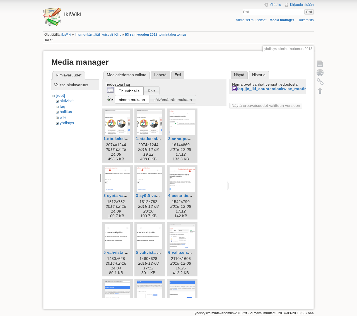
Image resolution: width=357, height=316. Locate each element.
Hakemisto (306, 20)
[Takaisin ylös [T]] (320, 90)
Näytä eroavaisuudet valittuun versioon (265, 105)
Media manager (282, 20)
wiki (63, 117)
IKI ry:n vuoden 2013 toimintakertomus (156, 35)
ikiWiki (66, 35)
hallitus (66, 111)
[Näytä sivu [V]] (320, 63)
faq (62, 106)
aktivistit (67, 100)
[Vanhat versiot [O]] (320, 72)
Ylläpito (275, 5)
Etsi (309, 12)
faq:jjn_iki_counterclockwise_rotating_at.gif (279, 88)
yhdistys (67, 122)
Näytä (239, 75)
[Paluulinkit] (320, 81)
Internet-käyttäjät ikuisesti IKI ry (98, 35)
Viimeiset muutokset (251, 20)
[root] (60, 95)
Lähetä (160, 75)
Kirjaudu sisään (302, 5)
